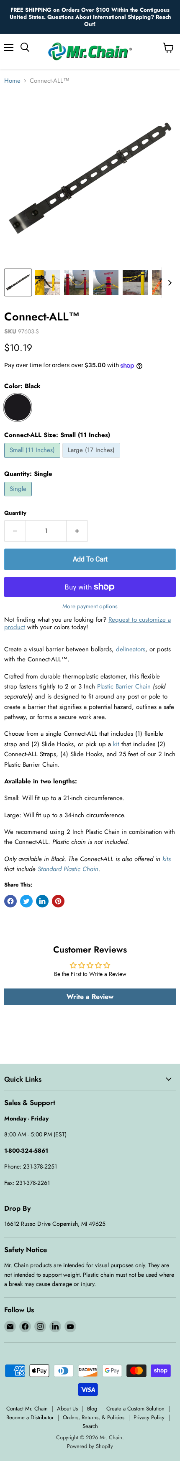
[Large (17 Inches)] (92, 460)
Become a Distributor (30, 1417)
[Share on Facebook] (10, 901)
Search (90, 1426)
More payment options (90, 606)
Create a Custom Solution (135, 1409)
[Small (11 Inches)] (33, 460)
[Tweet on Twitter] (26, 901)
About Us (67, 1409)
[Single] (19, 498)
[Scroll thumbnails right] (168, 282)
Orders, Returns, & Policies (93, 1417)
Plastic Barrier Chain (124, 686)
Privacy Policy (149, 1417)
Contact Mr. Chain (27, 1409)
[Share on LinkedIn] (42, 901)
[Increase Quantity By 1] (77, 531)
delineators (130, 649)
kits (166, 859)
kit (116, 744)
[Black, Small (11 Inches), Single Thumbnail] (18, 282)
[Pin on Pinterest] (58, 901)
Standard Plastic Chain (68, 869)
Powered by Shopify (90, 1446)
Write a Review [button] (90, 996)
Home (12, 80)
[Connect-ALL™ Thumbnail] (47, 282)
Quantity (15, 513)
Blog (92, 1409)
